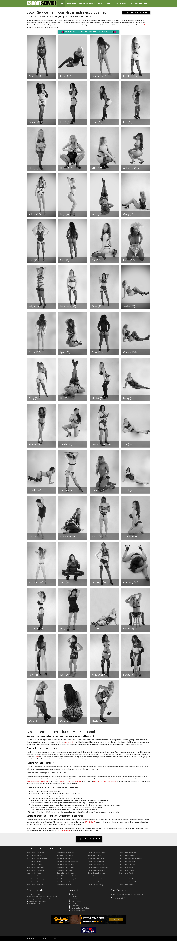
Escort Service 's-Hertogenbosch (68, 879)
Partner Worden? (119, 898)
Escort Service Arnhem (96, 876)
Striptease (120, 3)
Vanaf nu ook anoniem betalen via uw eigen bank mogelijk (88, 32)
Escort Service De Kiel (34, 861)
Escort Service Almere (126, 870)
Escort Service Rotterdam (66, 867)
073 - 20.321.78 (90, 822)
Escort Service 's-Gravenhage (98, 867)
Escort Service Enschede (96, 873)
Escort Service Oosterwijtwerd (37, 858)
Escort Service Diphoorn (96, 864)
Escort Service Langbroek (66, 853)
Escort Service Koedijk (64, 858)
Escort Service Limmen (96, 861)
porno (37, 757)
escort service (145, 25)
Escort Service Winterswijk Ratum (130, 858)
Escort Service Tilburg (64, 870)
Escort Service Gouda (95, 882)
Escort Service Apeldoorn (127, 873)
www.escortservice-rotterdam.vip (104, 781)
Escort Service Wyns (95, 855)
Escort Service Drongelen (96, 853)
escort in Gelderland (63, 830)
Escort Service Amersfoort (66, 876)
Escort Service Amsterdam (36, 867)
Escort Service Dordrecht (127, 882)
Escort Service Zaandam (127, 876)
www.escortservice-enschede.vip (70, 781)
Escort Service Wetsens (65, 855)
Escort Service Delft (33, 882)
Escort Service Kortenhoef (97, 858)
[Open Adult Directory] (88, 933)
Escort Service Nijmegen (65, 873)
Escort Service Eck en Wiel (35, 853)
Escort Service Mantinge (127, 861)
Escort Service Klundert (34, 864)
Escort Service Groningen (96, 870)
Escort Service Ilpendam (35, 855)
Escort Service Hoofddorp (35, 879)
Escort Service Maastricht (35, 885)
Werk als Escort (87, 3)
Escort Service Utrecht (126, 867)
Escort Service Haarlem (34, 876)
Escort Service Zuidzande (127, 853)
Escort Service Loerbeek (127, 864)
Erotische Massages (139, 3)
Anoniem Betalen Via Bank (80, 908)
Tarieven (71, 3)
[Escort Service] (42, 4)
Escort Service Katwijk (64, 882)
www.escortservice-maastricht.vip (113, 779)
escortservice (69, 742)
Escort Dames (105, 3)
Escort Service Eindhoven (35, 870)
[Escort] (88, 924)
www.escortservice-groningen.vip (38, 781)
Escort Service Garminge (127, 855)
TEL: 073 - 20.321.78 (136, 12)
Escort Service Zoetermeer (97, 879)
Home (61, 3)
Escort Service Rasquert (65, 864)
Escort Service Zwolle (126, 879)
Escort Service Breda (34, 873)
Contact (74, 903)
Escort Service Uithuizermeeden (68, 861)
